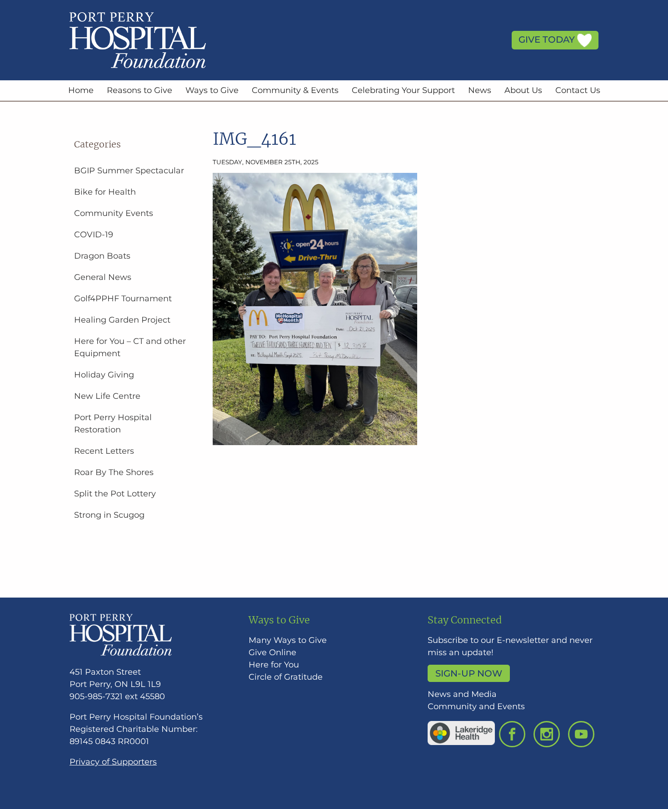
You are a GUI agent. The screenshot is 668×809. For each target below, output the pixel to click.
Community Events (113, 213)
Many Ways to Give (288, 640)
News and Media (462, 694)
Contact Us (577, 90)
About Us (523, 90)
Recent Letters (104, 451)
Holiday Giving (104, 375)
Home (81, 90)
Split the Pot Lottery (115, 494)
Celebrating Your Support (403, 90)
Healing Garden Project (122, 320)
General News (102, 277)
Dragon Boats (102, 256)
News (479, 90)
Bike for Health (105, 192)
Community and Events (476, 706)
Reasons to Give (139, 90)
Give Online (272, 652)
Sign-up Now (468, 673)
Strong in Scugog (109, 515)
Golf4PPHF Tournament (123, 299)
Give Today (547, 39)
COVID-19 (93, 235)
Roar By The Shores (114, 472)
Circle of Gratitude (286, 677)
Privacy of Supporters (113, 762)
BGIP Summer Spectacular (129, 171)
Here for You (274, 665)
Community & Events (295, 90)
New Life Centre (107, 396)
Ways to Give (212, 90)
